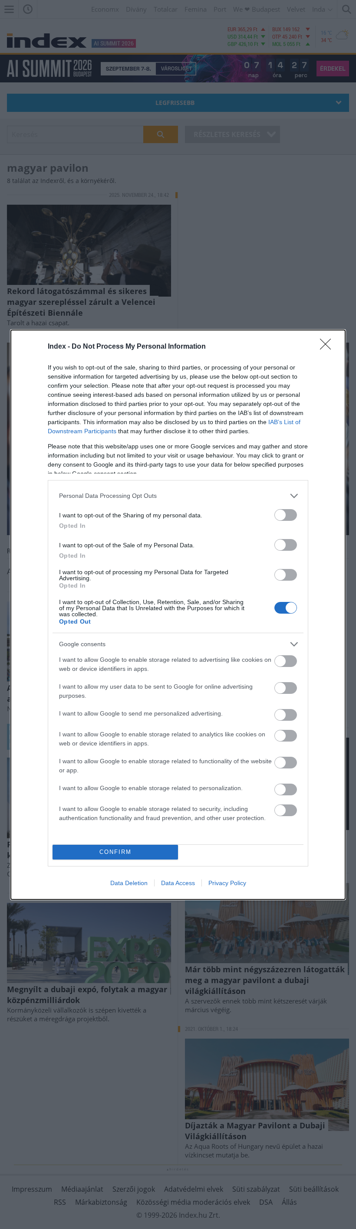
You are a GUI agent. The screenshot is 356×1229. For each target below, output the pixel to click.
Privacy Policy (227, 882)
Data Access (178, 882)
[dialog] (178, 614)
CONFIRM (115, 852)
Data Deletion (129, 882)
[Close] (328, 347)
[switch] (285, 515)
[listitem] (178, 495)
